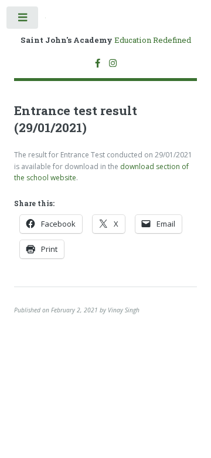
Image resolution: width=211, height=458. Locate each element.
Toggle (23, 20)
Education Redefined (106, 40)
